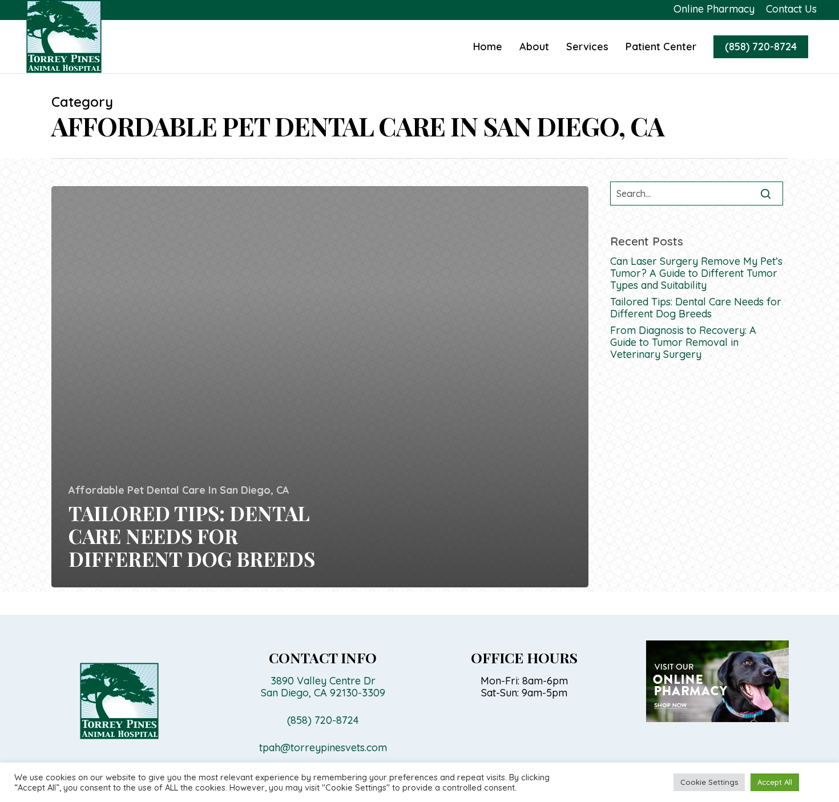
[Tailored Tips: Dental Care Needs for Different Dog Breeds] (319, 386)
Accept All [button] (774, 782)
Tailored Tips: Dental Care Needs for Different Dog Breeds (695, 308)
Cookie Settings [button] (709, 782)
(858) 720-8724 (761, 47)
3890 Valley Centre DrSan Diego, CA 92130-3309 (323, 686)
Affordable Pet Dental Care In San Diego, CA (178, 490)
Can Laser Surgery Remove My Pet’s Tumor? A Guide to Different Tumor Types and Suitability (696, 273)
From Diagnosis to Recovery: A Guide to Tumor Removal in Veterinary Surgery (683, 342)
